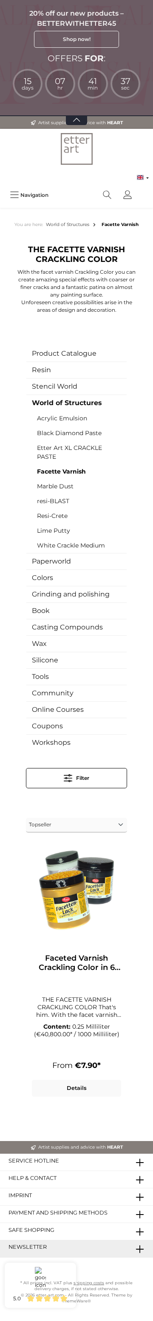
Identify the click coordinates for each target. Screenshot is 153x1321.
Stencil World (54, 386)
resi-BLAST (53, 501)
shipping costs (89, 1282)
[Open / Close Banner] (76, 115)
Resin (41, 370)
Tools (40, 677)
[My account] (127, 195)
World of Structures (67, 403)
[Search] (107, 195)
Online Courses (58, 709)
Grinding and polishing (71, 594)
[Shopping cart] (143, 190)
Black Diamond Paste (69, 433)
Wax (39, 644)
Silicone (45, 660)
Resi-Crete (52, 516)
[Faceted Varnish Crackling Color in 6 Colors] (76, 890)
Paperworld (51, 561)
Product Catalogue (64, 353)
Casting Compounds (67, 627)
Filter (82, 778)
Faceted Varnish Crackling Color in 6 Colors (77, 962)
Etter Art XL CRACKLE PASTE (69, 452)
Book (41, 611)
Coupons (47, 726)
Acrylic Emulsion (62, 418)
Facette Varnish (61, 471)
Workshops (51, 742)
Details (77, 1088)
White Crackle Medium (71, 545)
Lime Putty (53, 530)
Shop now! (77, 39)
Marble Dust (55, 486)
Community (53, 693)
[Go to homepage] (76, 149)
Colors (42, 578)
